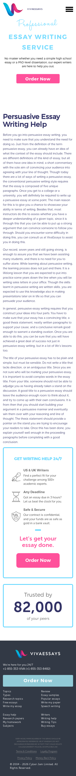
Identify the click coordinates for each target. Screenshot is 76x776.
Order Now (38, 78)
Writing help (49, 718)
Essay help (9, 714)
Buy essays (48, 725)
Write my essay (12, 706)
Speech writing (50, 706)
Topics (7, 691)
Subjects (8, 725)
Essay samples (50, 695)
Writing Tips (49, 722)
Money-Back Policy (46, 758)
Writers (45, 714)
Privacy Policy (24, 758)
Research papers (13, 718)
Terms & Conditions (26, 751)
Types (6, 695)
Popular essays (50, 698)
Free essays (10, 702)
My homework (12, 722)
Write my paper (51, 702)
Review (45, 691)
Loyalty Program (48, 751)
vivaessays (15, 9)
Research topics (13, 698)
